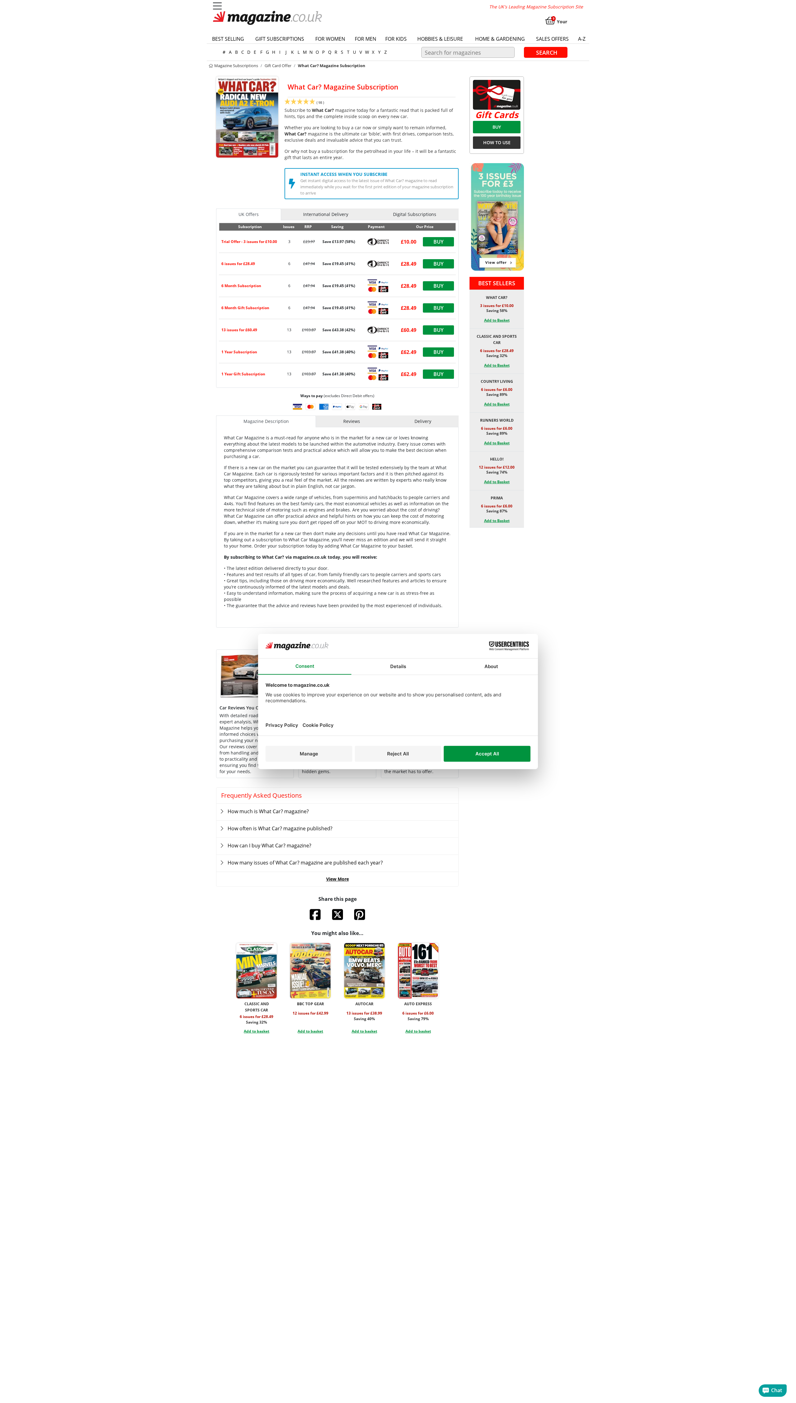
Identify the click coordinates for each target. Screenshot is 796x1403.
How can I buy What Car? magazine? (269, 845)
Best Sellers (496, 283)
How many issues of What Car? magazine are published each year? (305, 862)
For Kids (396, 38)
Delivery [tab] (422, 421)
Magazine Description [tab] (266, 421)
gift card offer (278, 65)
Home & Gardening (500, 38)
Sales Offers (552, 38)
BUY (497, 127)
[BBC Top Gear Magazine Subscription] (310, 970)
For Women (330, 38)
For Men (365, 38)
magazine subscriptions (235, 65)
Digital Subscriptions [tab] (414, 214)
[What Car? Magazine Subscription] (247, 116)
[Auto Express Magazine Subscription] (418, 970)
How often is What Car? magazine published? (280, 828)
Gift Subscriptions (279, 38)
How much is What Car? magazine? (268, 811)
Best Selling (228, 38)
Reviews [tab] (351, 421)
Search (547, 52)
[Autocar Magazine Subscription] (364, 970)
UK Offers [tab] (248, 214)
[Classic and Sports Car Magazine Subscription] (256, 970)
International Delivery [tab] (325, 214)
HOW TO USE (497, 142)
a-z (581, 38)
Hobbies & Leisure (440, 38)
